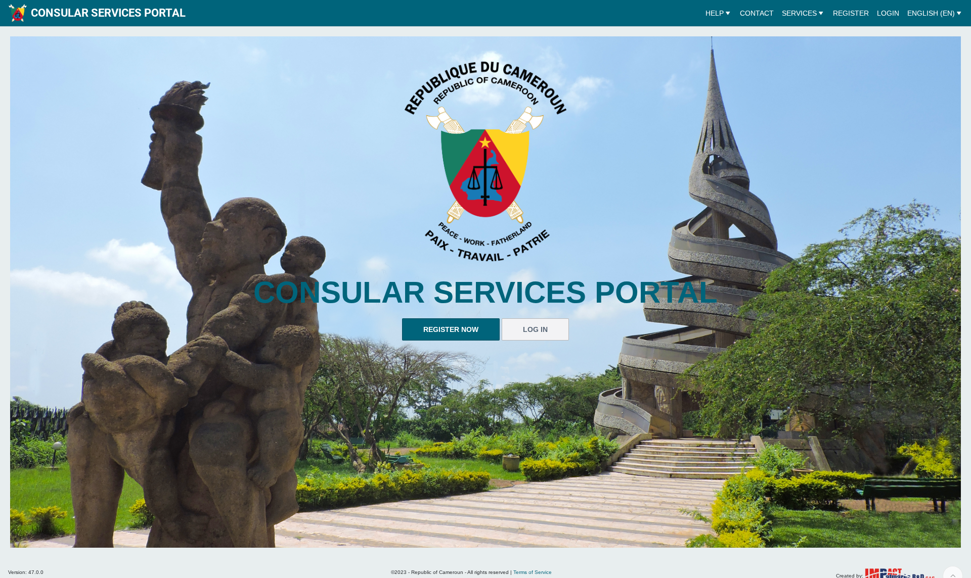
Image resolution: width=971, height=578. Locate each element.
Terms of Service (532, 572)
